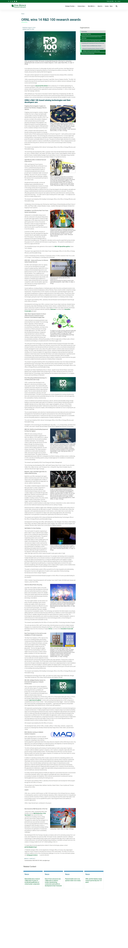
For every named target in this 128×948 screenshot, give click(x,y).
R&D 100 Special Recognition (62, 246)
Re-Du (50, 628)
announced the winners (41, 85)
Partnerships (84, 31)
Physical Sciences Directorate (87, 53)
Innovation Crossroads (67, 628)
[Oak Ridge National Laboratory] (19, 6)
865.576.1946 (38, 860)
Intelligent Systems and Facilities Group (91, 51)
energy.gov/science (32, 855)
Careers (107, 6)
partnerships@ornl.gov (31, 847)
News (111, 6)
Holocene (53, 309)
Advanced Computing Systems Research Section (93, 48)
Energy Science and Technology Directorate (90, 40)
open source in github (35, 700)
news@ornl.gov (46, 860)
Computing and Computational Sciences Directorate (92, 43)
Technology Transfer (86, 34)
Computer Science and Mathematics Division (91, 45)
